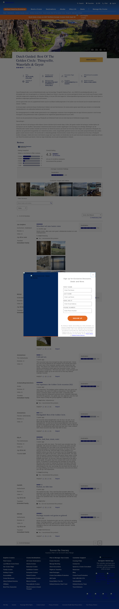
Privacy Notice (89, 333)
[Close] (93, 274)
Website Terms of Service (78, 335)
